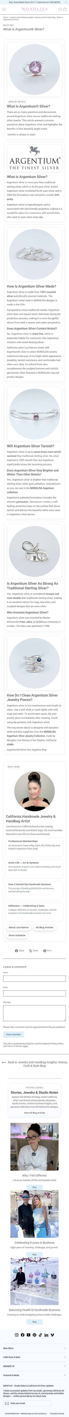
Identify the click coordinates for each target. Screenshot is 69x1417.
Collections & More (11, 1357)
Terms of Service (14, 1046)
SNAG (48, 845)
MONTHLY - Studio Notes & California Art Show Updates (28, 1386)
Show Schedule (17, 935)
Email (5, 987)
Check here (41, 1396)
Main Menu (8, 1348)
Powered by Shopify (57, 1413)
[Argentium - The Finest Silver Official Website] (34, 158)
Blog (34, 1187)
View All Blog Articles (34, 1112)
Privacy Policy (57, 1043)
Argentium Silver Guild (27, 848)
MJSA (37, 845)
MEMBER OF (9, 1366)
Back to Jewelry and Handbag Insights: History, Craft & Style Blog (37, 1064)
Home (5, 17)
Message (7, 1002)
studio (10, 744)
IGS (42, 845)
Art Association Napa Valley (21, 845)
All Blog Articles (44, 927)
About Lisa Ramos (19, 927)
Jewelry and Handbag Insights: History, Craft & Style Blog (32, 17)
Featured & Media (11, 1375)
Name (5, 973)
